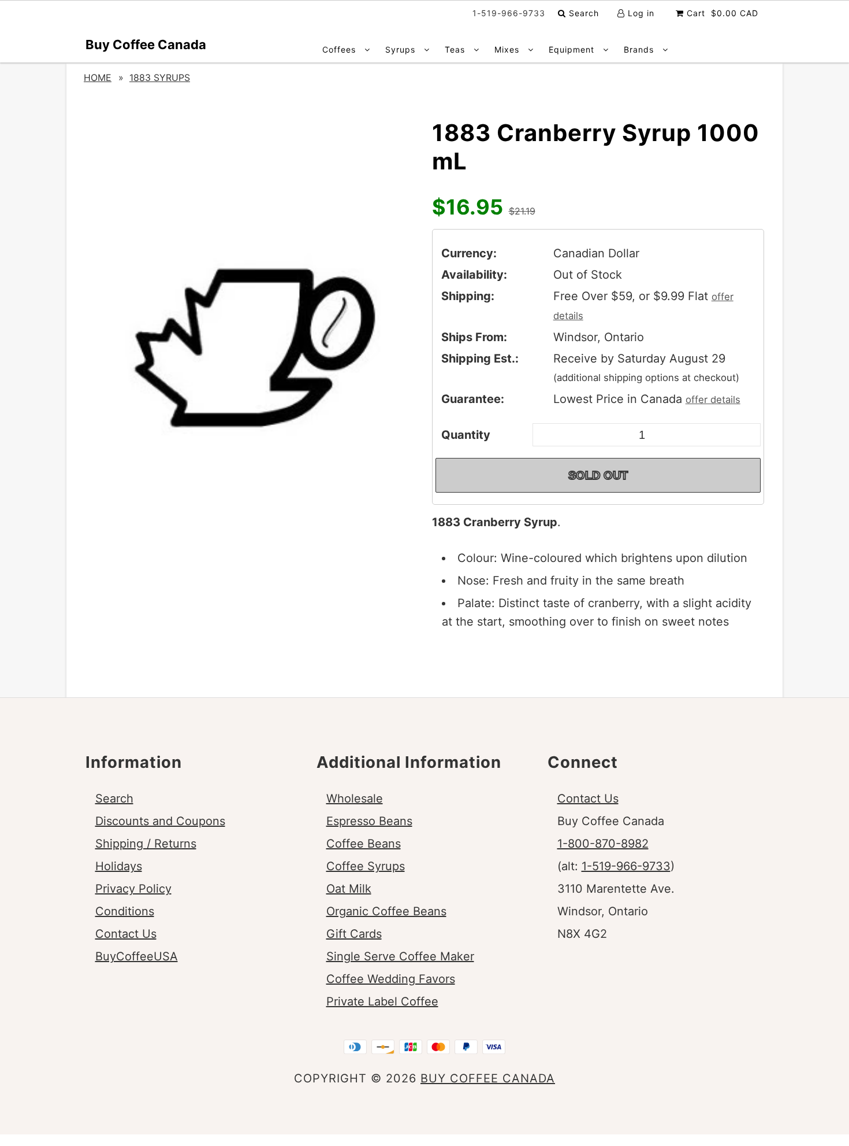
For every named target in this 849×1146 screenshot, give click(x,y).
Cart (721, 13)
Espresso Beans (369, 821)
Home (97, 77)
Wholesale (354, 798)
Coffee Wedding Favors (390, 979)
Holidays (118, 866)
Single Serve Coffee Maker (400, 956)
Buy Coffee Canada (145, 44)
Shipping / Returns (145, 844)
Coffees (340, 49)
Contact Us (126, 934)
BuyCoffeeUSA (136, 956)
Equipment (573, 49)
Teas (456, 49)
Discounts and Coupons (160, 821)
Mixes (508, 49)
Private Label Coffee (382, 1001)
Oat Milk (348, 889)
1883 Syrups (159, 77)
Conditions (124, 911)
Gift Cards (354, 934)
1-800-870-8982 (603, 844)
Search (582, 13)
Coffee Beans (363, 844)
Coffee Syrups (365, 866)
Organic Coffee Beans (386, 911)
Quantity (465, 435)
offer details (713, 399)
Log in (639, 13)
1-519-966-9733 (626, 866)
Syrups (401, 49)
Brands (640, 49)
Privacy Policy (133, 889)
